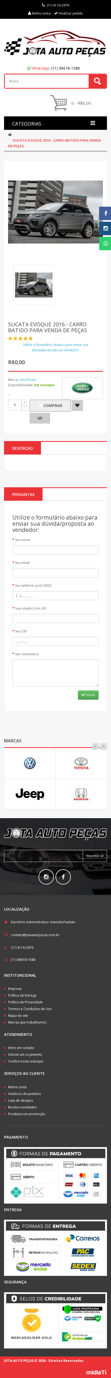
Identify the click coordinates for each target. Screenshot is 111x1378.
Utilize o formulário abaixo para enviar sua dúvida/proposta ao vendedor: (55, 347)
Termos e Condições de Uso (30, 1009)
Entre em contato (21, 1048)
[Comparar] (40, 418)
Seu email (22, 562)
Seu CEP (21, 631)
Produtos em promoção (26, 1114)
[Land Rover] (82, 388)
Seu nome (22, 540)
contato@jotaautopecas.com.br (35, 935)
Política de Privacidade (25, 1002)
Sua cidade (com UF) (30, 608)
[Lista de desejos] (77, 405)
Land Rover (27, 379)
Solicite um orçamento (25, 1054)
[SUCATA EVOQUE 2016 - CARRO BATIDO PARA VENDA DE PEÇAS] (33, 285)
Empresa (15, 988)
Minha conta (17, 1087)
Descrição (22, 448)
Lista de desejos (20, 1100)
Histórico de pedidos (24, 1093)
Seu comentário (27, 654)
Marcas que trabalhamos (27, 1022)
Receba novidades (22, 1107)
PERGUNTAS (23, 494)
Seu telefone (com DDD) (33, 585)
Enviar (90, 695)
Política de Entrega (22, 995)
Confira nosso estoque (25, 1061)
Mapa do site (18, 1015)
